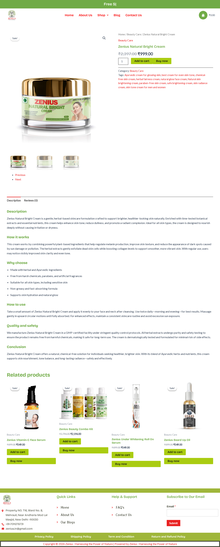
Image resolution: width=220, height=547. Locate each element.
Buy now (162, 61)
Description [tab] (14, 200)
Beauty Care (134, 34)
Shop (101, 15)
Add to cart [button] (17, 452)
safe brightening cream (179, 83)
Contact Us (133, 15)
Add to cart (141, 61)
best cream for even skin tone (178, 75)
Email (171, 506)
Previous (20, 174)
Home (69, 15)
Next (18, 179)
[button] (103, 15)
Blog (117, 15)
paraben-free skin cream (152, 83)
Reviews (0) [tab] (31, 200)
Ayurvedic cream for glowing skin (143, 75)
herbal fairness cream (148, 79)
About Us (85, 15)
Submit (173, 523)
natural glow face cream (174, 79)
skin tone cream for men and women (146, 87)
